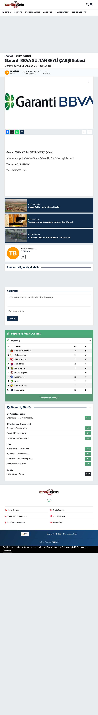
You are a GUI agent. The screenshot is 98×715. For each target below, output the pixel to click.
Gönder (12, 318)
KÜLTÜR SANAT (32, 12)
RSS (25, 534)
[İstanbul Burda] (14, 5)
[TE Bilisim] (13, 253)
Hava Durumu (13, 510)
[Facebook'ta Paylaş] (7, 132)
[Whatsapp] (49, 501)
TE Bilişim (55, 542)
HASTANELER (62, 12)
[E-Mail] (23, 257)
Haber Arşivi (58, 523)
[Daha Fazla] (22, 132)
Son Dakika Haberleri (16, 523)
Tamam (7, 551)
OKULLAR (48, 12)
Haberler (9, 56)
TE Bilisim (25, 251)
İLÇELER (18, 12)
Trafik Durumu (58, 510)
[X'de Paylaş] (12, 132)
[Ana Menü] (91, 4)
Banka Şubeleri (23, 56)
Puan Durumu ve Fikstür (17, 516)
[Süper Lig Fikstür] (90, 407)
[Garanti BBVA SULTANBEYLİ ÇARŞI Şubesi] (49, 103)
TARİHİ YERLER (79, 12)
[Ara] (87, 4)
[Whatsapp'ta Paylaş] (17, 132)
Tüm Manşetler (59, 516)
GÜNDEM (6, 12)
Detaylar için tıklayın (49, 398)
